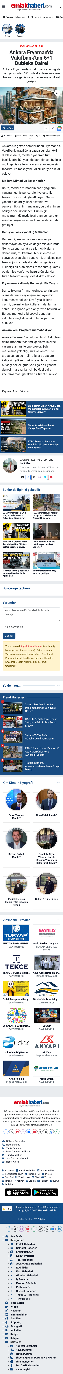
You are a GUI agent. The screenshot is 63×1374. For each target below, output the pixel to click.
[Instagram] (39, 477)
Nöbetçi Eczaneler (15, 1141)
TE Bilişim (39, 1219)
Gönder (9, 635)
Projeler (49, 1174)
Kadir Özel (8, 136)
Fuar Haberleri (24, 1271)
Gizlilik (32, 1180)
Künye (56, 1180)
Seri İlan (15, 1318)
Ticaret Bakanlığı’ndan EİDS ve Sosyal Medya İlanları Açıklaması (16, 573)
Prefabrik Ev (34, 1174)
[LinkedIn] (28, 1131)
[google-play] (45, 1192)
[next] (53, 1229)
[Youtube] (50, 477)
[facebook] (8, 1229)
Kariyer (20, 1180)
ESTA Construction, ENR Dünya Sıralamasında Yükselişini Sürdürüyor (14, 515)
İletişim (14, 1338)
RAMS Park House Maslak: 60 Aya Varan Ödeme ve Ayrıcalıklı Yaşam (46, 515)
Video (14, 1306)
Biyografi (16, 1326)
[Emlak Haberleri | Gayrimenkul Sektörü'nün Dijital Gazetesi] (31, 6)
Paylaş (9, 128)
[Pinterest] (17, 1131)
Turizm (47, 1177)
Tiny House (24, 1177)
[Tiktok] (40, 1131)
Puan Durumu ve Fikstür (18, 1151)
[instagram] (21, 1229)
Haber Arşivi (12, 1161)
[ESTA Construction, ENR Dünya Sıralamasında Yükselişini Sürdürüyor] (16, 502)
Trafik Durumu (13, 1148)
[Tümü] (58, 685)
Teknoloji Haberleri (27, 1294)
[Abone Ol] (59, 128)
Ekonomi (9, 1170)
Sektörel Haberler (26, 1247)
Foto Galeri (17, 1302)
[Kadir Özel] (10, 465)
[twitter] (15, 1229)
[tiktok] (40, 1229)
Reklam (44, 1180)
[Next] (51, 1131)
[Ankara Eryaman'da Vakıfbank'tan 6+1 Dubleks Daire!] (31, 105)
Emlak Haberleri (14, 17)
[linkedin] (59, 1229)
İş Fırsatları (23, 1279)
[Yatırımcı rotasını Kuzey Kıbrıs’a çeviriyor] (47, 560)
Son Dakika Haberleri (17, 1158)
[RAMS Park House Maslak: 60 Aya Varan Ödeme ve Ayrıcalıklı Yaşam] (47, 502)
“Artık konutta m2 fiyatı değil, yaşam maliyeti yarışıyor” (44, 544)
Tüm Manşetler (14, 1155)
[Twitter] (33, 477)
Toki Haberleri (24, 1259)
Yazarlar (15, 1310)
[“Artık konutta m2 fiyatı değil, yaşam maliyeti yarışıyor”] (47, 531)
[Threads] (45, 1131)
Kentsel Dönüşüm (14, 1174)
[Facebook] (28, 477)
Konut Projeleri (25, 1255)
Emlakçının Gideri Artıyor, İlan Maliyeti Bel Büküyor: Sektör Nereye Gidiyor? (15, 544)
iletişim (9, 1184)
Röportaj (15, 1322)
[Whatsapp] (56, 1131)
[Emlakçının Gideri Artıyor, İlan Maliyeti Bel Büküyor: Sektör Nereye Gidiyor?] (16, 531)
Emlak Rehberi (48, 1170)
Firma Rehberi (19, 1314)
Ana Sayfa (16, 1236)
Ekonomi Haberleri (41, 17)
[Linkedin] (45, 477)
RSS (8, 1208)
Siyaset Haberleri (26, 1291)
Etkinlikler (22, 1267)
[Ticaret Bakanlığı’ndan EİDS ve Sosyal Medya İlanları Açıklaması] (16, 560)
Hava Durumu (13, 1144)
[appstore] (18, 1192)
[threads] (46, 1229)
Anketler (15, 1330)
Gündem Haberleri (27, 1275)
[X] (11, 1131)
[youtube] (27, 1229)
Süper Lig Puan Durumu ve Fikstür (36, 1357)
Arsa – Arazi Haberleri (29, 1263)
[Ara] (59, 7)
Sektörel (9, 1177)
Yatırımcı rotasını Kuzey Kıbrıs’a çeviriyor (44, 572)
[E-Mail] (22, 477)
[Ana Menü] (3, 6)
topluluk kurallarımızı (32, 646)
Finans (8, 1180)
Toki (37, 1177)
